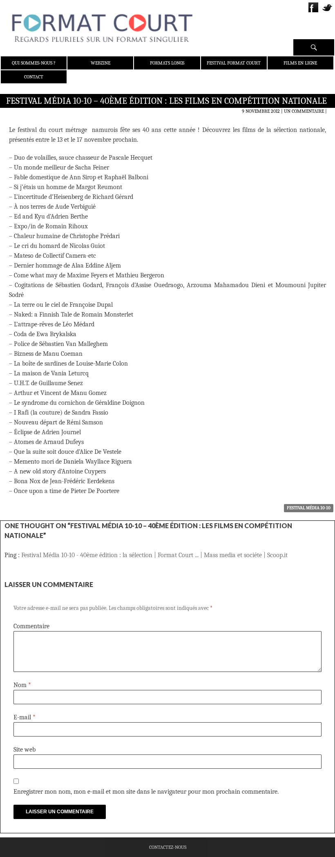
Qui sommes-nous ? (34, 63)
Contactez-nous (167, 847)
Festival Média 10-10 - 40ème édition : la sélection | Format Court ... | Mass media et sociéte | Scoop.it (154, 555)
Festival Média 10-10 (309, 508)
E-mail (24, 717)
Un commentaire (304, 111)
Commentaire (31, 626)
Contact (33, 77)
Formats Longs (167, 63)
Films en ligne (300, 63)
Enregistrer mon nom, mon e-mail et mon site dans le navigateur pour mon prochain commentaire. (146, 791)
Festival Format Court (234, 63)
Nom (22, 685)
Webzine (100, 63)
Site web (24, 749)
